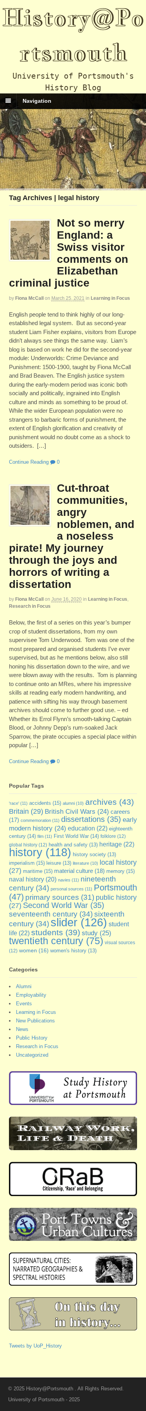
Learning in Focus (110, 298)
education (87, 828)
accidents (45, 803)
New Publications (35, 1021)
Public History (31, 1038)
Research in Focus (30, 606)
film (44, 836)
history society (94, 854)
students (55, 932)
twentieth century (56, 940)
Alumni (24, 986)
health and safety (73, 845)
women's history (73, 951)
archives (109, 801)
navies (68, 880)
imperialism (27, 863)
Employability (31, 995)
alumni (73, 803)
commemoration (40, 820)
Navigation (37, 101)
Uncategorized (32, 1055)
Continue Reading (29, 462)
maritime (38, 871)
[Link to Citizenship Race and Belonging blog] (73, 1192)
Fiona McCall (29, 298)
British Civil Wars (77, 811)
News (22, 1029)
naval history (32, 879)
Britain (26, 811)
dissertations (91, 819)
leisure (58, 863)
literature (85, 863)
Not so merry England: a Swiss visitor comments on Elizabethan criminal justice (68, 253)
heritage (116, 844)
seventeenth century (51, 914)
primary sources (59, 897)
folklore (113, 836)
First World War (76, 836)
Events (24, 1003)
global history (28, 845)
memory (120, 871)
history (40, 852)
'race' (18, 803)
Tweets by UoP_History (35, 1346)
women (34, 950)
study (96, 933)
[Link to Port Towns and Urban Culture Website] (73, 1237)
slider (79, 922)
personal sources (71, 889)
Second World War (63, 905)
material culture (79, 871)
